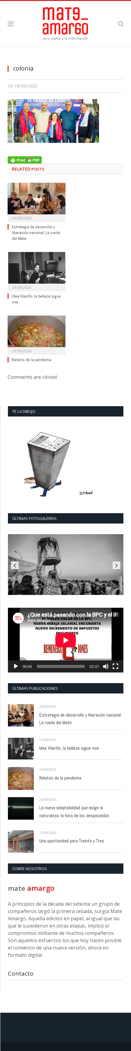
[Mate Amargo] (65, 22)
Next (116, 565)
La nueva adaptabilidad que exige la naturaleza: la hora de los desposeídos (74, 811)
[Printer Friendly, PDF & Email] (25, 159)
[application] (65, 640)
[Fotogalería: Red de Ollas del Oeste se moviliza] (65, 564)
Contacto (21, 973)
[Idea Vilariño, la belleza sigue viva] (37, 271)
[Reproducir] (16, 666)
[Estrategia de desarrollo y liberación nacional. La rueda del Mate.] (37, 201)
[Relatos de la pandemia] (37, 334)
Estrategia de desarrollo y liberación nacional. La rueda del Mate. (36, 232)
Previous (15, 565)
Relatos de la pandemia (31, 359)
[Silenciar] (106, 666)
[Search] (120, 23)
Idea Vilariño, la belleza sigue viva (69, 748)
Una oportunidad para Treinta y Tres (71, 841)
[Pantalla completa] (115, 666)
